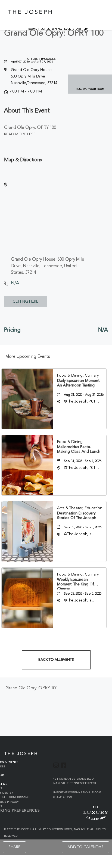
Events (69, 29)
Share (14, 847)
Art (78, 29)
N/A (15, 283)
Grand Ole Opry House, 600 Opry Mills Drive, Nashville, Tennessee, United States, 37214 (47, 266)
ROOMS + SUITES (38, 29)
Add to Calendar (85, 847)
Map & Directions (23, 159)
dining (57, 29)
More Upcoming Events (27, 356)
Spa (85, 29)
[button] (34, 76)
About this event (27, 111)
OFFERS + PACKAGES (41, 59)
